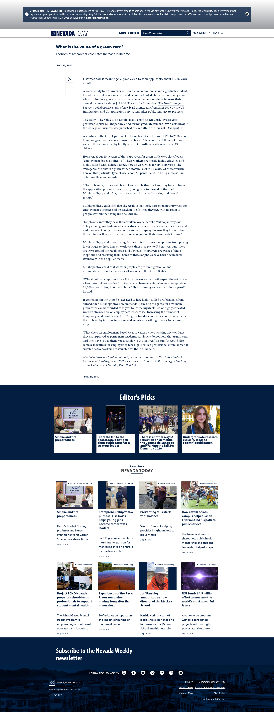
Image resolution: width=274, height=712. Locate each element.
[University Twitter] (124, 673)
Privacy (189, 682)
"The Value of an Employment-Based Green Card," (129, 119)
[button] (201, 33)
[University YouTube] (143, 673)
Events (122, 33)
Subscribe (133, 33)
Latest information (97, 17)
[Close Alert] (247, 14)
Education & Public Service (81, 483)
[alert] (137, 14)
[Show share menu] (69, 79)
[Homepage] (69, 33)
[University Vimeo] (152, 673)
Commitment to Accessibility (210, 687)
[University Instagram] (171, 673)
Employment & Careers (213, 699)
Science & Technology (124, 564)
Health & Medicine (167, 483)
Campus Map (186, 693)
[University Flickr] (162, 673)
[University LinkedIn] (181, 673)
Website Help (186, 687)
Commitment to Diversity (212, 682)
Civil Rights (219, 693)
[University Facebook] (133, 673)
